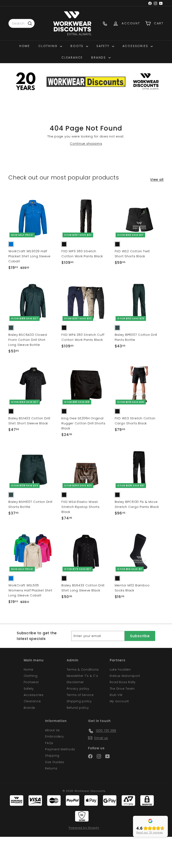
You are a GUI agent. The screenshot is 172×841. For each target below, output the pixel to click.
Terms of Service (80, 695)
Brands (99, 57)
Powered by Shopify (84, 828)
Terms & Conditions (83, 669)
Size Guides (54, 762)
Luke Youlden (120, 669)
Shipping (52, 755)
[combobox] (21, 23)
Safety (103, 46)
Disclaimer (75, 682)
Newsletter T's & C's (82, 676)
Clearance (72, 57)
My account (119, 701)
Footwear (31, 682)
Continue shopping (86, 143)
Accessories (136, 46)
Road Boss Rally (123, 682)
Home (24, 46)
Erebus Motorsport (125, 676)
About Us (52, 730)
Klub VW (116, 695)
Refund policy (78, 708)
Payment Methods (60, 749)
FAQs (49, 743)
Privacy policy (78, 689)
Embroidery (54, 736)
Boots (77, 46)
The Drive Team (122, 689)
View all (157, 179)
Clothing (48, 46)
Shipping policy (79, 701)
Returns (51, 768)
